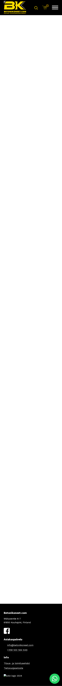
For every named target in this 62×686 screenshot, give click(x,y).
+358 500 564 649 (17, 650)
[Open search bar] (36, 7)
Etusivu (7, 56)
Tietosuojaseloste (13, 668)
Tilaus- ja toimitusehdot (17, 663)
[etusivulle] (15, 7)
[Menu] (55, 7)
